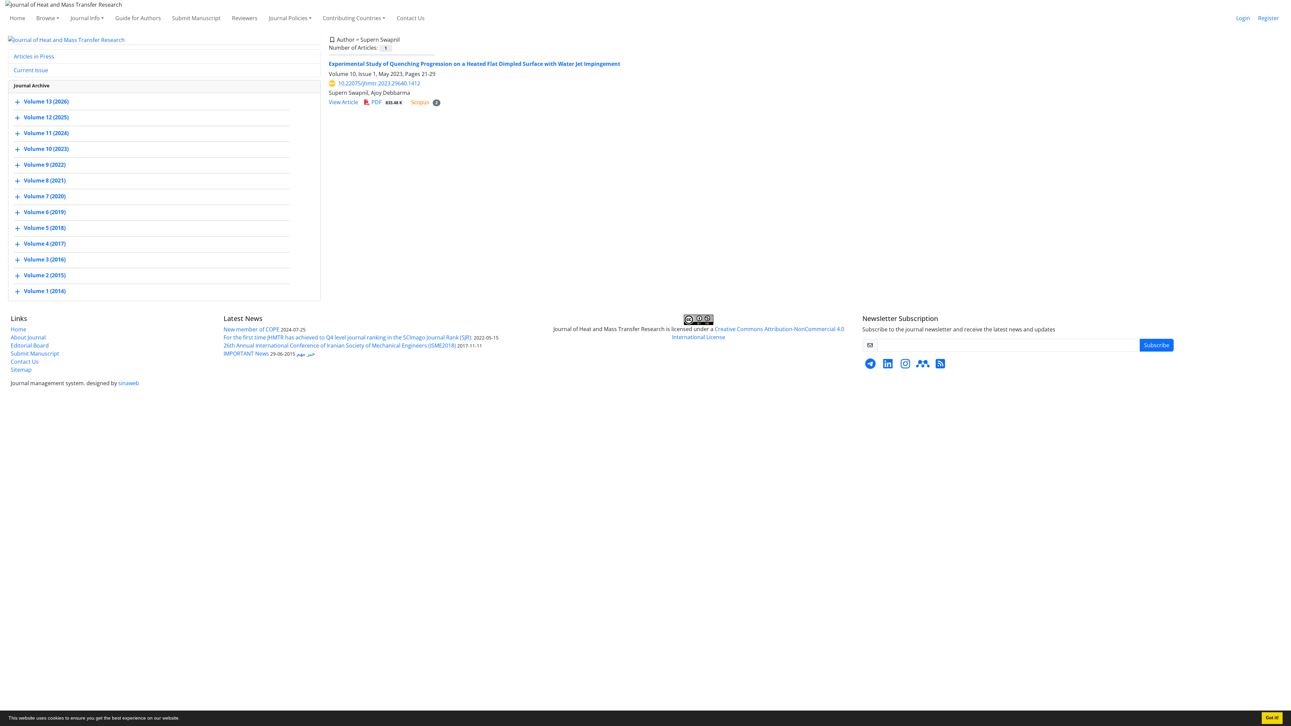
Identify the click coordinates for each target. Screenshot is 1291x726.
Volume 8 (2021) (45, 181)
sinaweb (128, 383)
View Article (343, 102)
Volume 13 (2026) (46, 102)
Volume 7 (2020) (45, 196)
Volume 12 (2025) (46, 117)
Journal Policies (288, 18)
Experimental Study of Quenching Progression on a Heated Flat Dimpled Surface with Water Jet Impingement (474, 64)
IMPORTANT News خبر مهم (269, 353)
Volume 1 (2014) (45, 291)
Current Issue (31, 70)
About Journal (28, 337)
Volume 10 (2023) (46, 149)
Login (1243, 18)
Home (17, 18)
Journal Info (85, 18)
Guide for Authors (138, 18)
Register (1268, 18)
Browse (45, 18)
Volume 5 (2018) (45, 228)
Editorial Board (30, 345)
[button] (182, 719)
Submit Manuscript (196, 18)
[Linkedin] (888, 365)
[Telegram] (870, 365)
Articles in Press (34, 56)
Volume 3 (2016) (45, 260)
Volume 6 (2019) (45, 212)
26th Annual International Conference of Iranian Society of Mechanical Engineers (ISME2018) (340, 345)
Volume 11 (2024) (46, 133)
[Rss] (940, 365)
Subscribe (1156, 345)
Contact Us (411, 18)
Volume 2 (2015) (45, 275)
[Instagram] (905, 365)
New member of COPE (251, 329)
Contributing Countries (352, 18)
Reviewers (245, 18)
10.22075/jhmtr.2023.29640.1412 (379, 83)
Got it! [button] (1272, 718)
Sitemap (21, 369)
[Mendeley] (923, 365)
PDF (386, 102)
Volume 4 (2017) (45, 244)
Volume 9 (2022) (45, 165)
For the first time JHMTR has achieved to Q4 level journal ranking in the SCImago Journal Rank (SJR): (348, 337)
